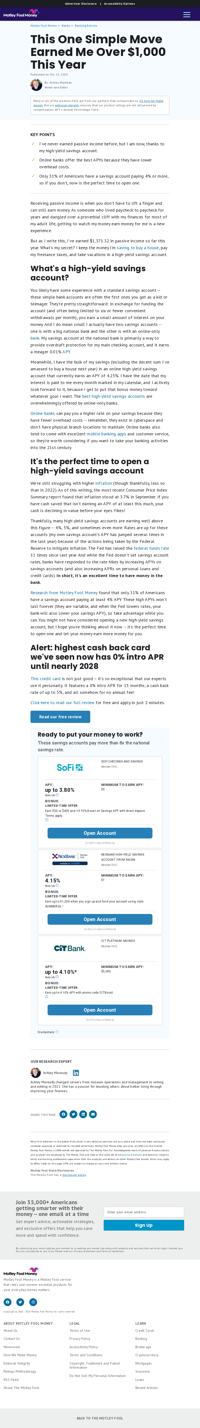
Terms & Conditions (112, 1251)
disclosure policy (74, 1175)
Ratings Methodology (20, 1371)
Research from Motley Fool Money (63, 592)
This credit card (45, 678)
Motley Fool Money (43, 25)
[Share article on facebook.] (63, 1117)
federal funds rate (151, 548)
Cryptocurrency (147, 1355)
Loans (139, 1379)
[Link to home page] (21, 14)
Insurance (142, 1371)
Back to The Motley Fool (100, 1418)
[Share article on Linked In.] (83, 1117)
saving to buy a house (138, 247)
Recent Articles (146, 1387)
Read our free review (60, 716)
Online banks (42, 413)
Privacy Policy (80, 1338)
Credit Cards (144, 1330)
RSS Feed (11, 1379)
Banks (66, 25)
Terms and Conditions (86, 1355)
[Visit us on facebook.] (10, 1305)
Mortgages (143, 1363)
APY (66, 351)
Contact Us (12, 1338)
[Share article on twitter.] (73, 1117)
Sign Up (144, 1225)
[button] (186, 15)
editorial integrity (67, 105)
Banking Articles (86, 25)
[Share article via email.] (93, 1117)
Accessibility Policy (84, 1347)
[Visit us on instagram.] (35, 1305)
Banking (141, 1338)
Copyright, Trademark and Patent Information (95, 1365)
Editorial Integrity (17, 1363)
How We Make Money (20, 1355)
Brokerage (143, 1347)
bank (34, 338)
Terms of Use (80, 1330)
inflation (103, 483)
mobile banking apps (106, 434)
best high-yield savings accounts (113, 396)
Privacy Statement (85, 1251)
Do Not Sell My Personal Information (98, 1376)
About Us (10, 1330)
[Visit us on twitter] (22, 1305)
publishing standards (130, 1154)
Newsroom (12, 1347)
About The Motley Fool (21, 1387)
